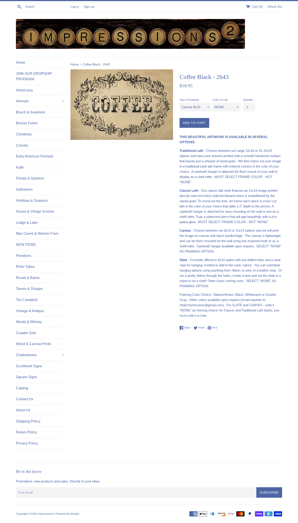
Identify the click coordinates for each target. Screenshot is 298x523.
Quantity (248, 99)
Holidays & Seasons (32, 200)
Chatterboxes (40, 355)
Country (22, 145)
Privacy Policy (27, 443)
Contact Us (24, 399)
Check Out (274, 6)
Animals (40, 101)
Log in (74, 6)
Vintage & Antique (30, 311)
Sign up (89, 6)
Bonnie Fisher (27, 123)
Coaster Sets (26, 333)
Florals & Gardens (30, 178)
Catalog (22, 388)
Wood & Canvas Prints (33, 344)
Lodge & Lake (27, 222)
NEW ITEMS (26, 244)
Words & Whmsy (29, 322)
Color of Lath (220, 99)
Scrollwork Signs (29, 366)
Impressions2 (46, 513)
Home (20, 62)
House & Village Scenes (35, 211)
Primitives (23, 256)
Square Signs (26, 377)
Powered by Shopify (67, 513)
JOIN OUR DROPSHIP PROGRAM (34, 76)
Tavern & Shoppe (29, 289)
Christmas (24, 134)
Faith (20, 167)
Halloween (24, 189)
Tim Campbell (27, 300)
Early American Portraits (34, 156)
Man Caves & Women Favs (37, 233)
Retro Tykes (25, 266)
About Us (23, 410)
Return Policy (26, 432)
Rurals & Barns (27, 278)
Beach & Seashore (30, 112)
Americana (24, 90)
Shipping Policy (28, 421)
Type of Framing (189, 99)
